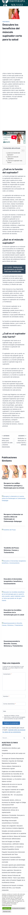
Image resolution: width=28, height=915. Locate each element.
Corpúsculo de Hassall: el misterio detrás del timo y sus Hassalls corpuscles (12, 888)
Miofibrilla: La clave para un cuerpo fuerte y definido (21, 440)
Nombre (6, 696)
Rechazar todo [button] (6, 911)
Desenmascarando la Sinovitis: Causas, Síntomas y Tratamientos (13, 643)
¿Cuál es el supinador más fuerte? (14, 161)
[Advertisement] (14, 58)
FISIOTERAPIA (5, 21)
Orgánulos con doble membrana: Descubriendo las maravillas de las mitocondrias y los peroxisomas (13, 774)
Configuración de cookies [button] (18, 908)
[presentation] (14, 472)
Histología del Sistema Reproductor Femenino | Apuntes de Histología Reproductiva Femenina (13, 761)
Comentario (7, 674)
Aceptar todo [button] (6, 908)
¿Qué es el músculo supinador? (12, 157)
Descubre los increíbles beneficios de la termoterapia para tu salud (14, 612)
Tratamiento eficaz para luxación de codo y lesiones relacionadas (7, 441)
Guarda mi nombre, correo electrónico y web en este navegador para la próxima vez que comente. (14, 717)
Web (4, 711)
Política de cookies (7, 905)
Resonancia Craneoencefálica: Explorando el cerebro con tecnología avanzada (13, 860)
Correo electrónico (9, 704)
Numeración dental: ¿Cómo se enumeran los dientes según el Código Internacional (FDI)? (14, 802)
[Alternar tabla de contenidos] (22, 150)
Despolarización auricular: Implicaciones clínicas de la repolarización (10, 810)
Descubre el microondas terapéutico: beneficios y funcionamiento (13, 581)
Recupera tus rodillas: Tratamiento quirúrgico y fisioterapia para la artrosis (14, 485)
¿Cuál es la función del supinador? (13, 153)
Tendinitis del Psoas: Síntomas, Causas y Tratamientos (11, 550)
